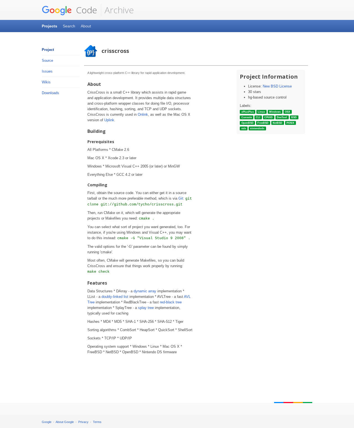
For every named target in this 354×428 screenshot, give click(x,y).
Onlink (143, 114)
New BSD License (277, 86)
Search (69, 26)
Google (46, 422)
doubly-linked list (114, 297)
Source (47, 60)
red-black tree (171, 302)
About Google (65, 422)
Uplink (109, 120)
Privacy (83, 422)
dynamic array (145, 291)
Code (85, 10)
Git (180, 198)
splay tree (146, 308)
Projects (49, 26)
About (86, 26)
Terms (97, 422)
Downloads (50, 93)
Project (48, 50)
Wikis (46, 82)
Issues (47, 71)
